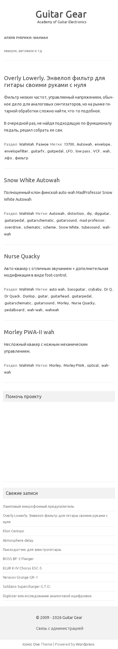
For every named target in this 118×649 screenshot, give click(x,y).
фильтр (21, 158)
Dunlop (29, 296)
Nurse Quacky (22, 256)
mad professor (92, 220)
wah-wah (34, 310)
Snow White (69, 227)
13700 (69, 144)
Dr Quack (12, 296)
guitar (43, 296)
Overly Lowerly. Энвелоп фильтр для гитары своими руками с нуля (54, 81)
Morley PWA (74, 365)
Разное (42, 144)
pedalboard (14, 310)
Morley (63, 303)
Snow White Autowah (32, 180)
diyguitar (102, 213)
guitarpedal (14, 220)
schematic (32, 227)
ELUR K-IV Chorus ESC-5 (22, 568)
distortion (75, 213)
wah (106, 151)
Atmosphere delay (18, 540)
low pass (83, 151)
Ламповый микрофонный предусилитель (38, 506)
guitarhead (60, 296)
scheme (49, 227)
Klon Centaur (13, 531)
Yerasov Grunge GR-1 (20, 577)
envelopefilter (16, 151)
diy (89, 213)
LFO (69, 151)
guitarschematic (40, 220)
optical (93, 365)
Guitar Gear (61, 13)
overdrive (13, 227)
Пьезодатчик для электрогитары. (32, 549)
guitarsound (66, 220)
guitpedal (55, 151)
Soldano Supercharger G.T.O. (27, 586)
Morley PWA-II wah (29, 332)
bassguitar (76, 289)
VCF (96, 151)
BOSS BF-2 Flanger (18, 559)
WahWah (26, 144)
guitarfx (37, 151)
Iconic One (31, 644)
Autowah (84, 144)
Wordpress (85, 644)
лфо (8, 158)
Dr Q (108, 289)
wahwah (52, 310)
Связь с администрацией (59, 628)
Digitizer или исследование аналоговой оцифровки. (47, 596)
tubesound (91, 227)
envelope (102, 144)
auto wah (57, 289)
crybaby (94, 289)
